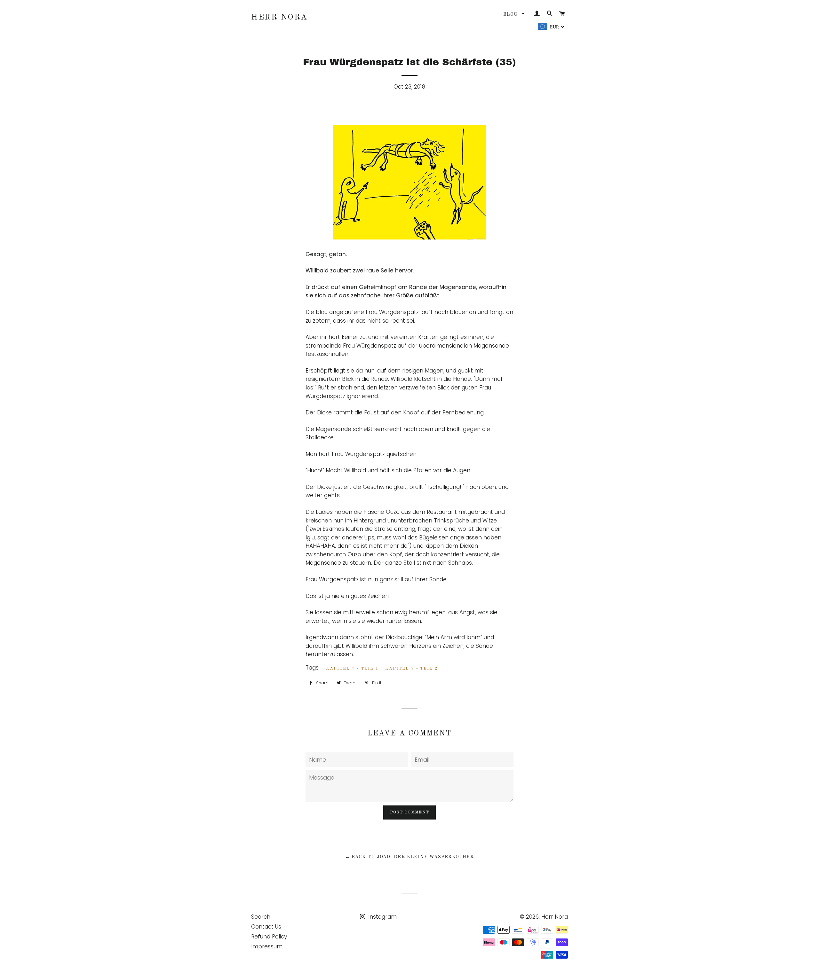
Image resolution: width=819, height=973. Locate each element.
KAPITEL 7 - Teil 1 (352, 668)
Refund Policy (269, 936)
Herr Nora (279, 17)
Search (260, 917)
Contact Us (266, 926)
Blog (511, 14)
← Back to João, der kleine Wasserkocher (409, 857)
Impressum (266, 946)
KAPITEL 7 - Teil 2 (411, 668)
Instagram (382, 917)
